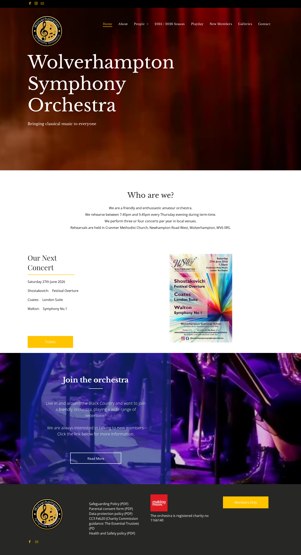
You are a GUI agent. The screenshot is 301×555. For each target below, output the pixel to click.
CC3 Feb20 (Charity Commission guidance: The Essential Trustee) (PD (114, 523)
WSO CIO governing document (112, 499)
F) (96, 528)
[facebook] (30, 4)
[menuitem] (107, 24)
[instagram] (36, 4)
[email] (42, 4)
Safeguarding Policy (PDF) (108, 504)
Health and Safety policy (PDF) (112, 533)
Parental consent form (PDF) (111, 508)
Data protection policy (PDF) (110, 513)
